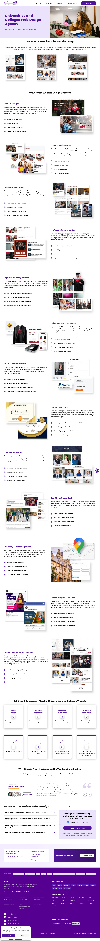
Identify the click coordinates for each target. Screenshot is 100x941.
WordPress (67, 888)
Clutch (55, 874)
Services (59, 3)
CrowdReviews (63, 874)
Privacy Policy (8, 931)
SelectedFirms (80, 874)
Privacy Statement (18, 939)
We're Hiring (71, 923)
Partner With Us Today (77, 828)
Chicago (63, 897)
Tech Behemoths (90, 874)
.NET (54, 885)
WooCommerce (57, 888)
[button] (28, 928)
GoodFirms (72, 874)
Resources (71, 3)
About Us (49, 3)
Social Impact (56, 923)
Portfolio (39, 3)
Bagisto (43, 874)
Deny (22, 936)
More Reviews (27, 794)
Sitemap (52, 933)
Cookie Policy (11, 939)
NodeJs (80, 885)
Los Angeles (73, 900)
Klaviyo (49, 874)
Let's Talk (89, 3)
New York (81, 897)
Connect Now (87, 856)
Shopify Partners (29, 874)
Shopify (93, 885)
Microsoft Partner (18, 874)
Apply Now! (75, 923)
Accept (9, 936)
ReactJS (86, 885)
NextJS (73, 885)
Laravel (60, 885)
